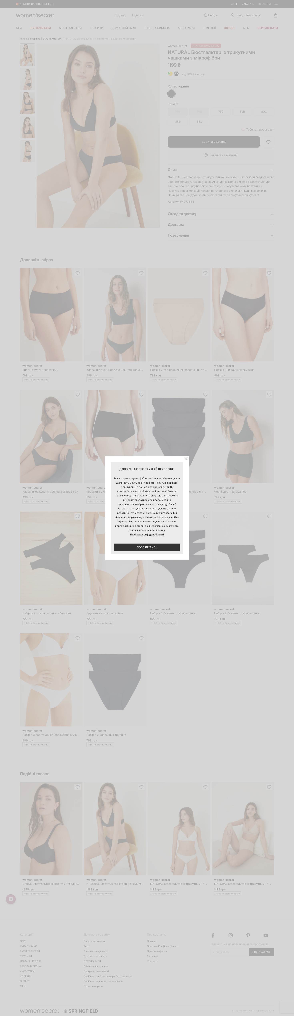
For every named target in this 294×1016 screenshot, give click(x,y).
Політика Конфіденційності (147, 534)
